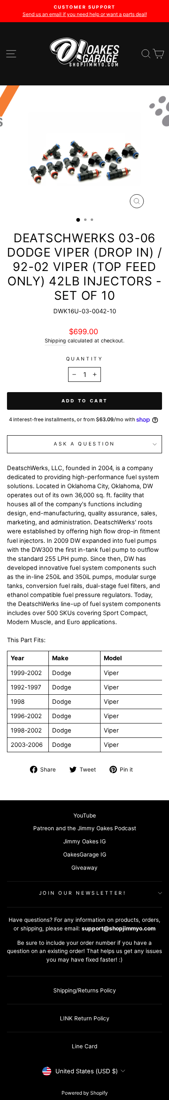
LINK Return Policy (85, 1018)
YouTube (84, 815)
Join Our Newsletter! (82, 893)
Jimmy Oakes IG (84, 841)
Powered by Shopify (85, 1093)
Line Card (84, 1046)
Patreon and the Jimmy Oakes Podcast (84, 828)
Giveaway (84, 867)
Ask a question (84, 444)
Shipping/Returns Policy (84, 990)
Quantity (84, 359)
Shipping (55, 341)
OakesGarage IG (84, 854)
